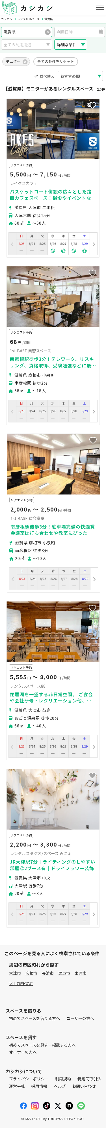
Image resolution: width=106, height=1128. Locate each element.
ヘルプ (60, 1086)
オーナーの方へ (23, 1052)
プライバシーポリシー (29, 1078)
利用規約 (63, 1078)
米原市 (80, 973)
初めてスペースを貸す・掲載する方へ (42, 1045)
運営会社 (17, 1086)
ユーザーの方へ (80, 1018)
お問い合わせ (84, 1086)
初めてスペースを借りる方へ (34, 1018)
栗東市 (64, 973)
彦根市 (31, 973)
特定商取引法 (89, 1078)
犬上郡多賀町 (21, 983)
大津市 (15, 973)
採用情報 (39, 1086)
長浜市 (48, 973)
